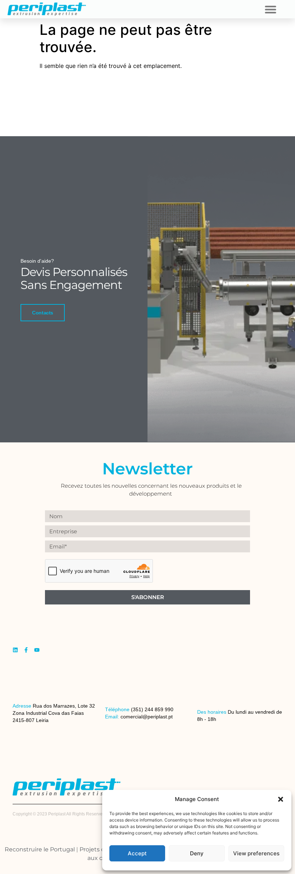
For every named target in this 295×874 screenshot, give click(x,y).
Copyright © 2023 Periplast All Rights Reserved (59, 813)
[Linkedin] (15, 650)
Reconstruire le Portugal (40, 849)
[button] (280, 799)
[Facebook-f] (26, 650)
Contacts (42, 313)
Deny (197, 853)
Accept (137, 853)
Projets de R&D (101, 849)
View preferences (256, 853)
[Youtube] (37, 650)
